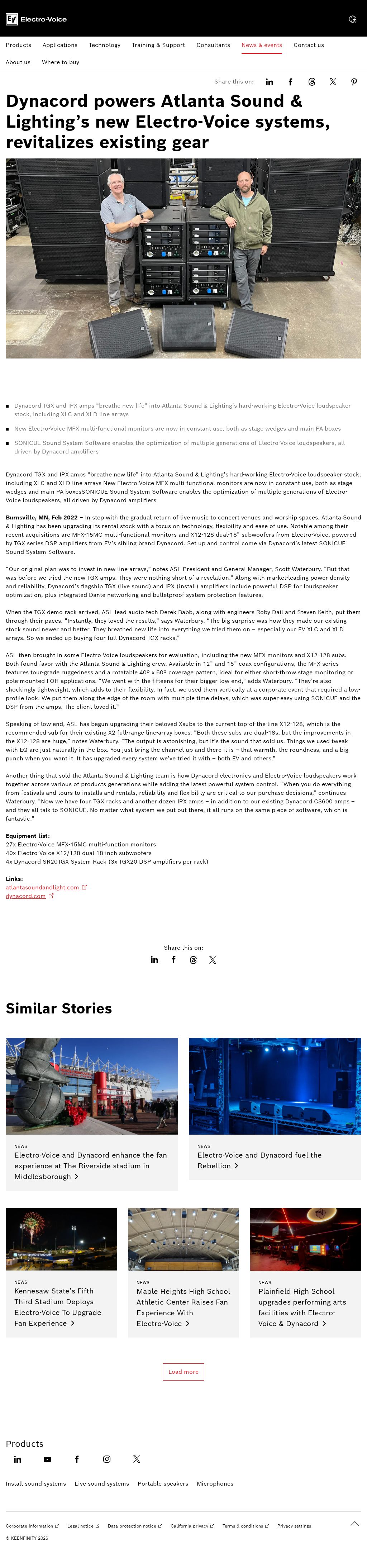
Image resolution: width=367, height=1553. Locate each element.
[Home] (36, 19)
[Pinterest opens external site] (354, 82)
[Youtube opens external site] (47, 1463)
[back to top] (355, 1523)
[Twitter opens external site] (136, 1463)
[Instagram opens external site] (106, 1463)
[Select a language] (352, 19)
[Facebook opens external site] (77, 1463)
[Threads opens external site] (312, 82)
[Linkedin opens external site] (17, 1463)
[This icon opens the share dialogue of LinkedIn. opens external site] (269, 82)
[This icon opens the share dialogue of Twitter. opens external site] (333, 82)
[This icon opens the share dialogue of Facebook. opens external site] (290, 82)
